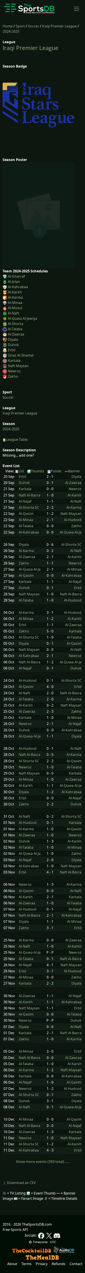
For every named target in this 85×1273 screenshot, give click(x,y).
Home (8, 26)
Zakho (13, 376)
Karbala (14, 360)
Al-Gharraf (16, 276)
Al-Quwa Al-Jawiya (22, 318)
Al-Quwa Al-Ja (71, 532)
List (21, 471)
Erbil (11, 350)
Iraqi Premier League (59, 26)
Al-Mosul (15, 307)
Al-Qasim (26, 514)
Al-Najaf (25, 501)
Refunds (58, 1263)
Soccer (33, 26)
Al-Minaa (15, 302)
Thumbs (37, 471)
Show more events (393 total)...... (42, 1161)
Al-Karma (15, 297)
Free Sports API (15, 1229)
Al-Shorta (15, 323)
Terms (26, 1263)
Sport (20, 26)
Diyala (13, 339)
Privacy (42, 1263)
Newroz (14, 371)
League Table (17, 439)
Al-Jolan (14, 281)
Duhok (13, 344)
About (12, 1263)
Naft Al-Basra (29, 495)
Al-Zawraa (16, 334)
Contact (76, 1263)
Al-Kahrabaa (18, 286)
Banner (74, 471)
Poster (56, 471)
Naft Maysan (18, 365)
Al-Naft (13, 313)
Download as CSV (21, 1182)
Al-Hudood (73, 520)
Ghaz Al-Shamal (21, 355)
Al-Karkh (15, 292)
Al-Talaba (15, 329)
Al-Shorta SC (29, 507)
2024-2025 (11, 31)
